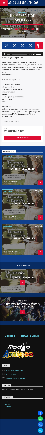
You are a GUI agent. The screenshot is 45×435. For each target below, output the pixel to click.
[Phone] (40, 424)
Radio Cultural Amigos (23, 2)
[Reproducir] (5, 54)
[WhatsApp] (40, 418)
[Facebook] (40, 413)
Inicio (6, 401)
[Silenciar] (34, 54)
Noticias (7, 404)
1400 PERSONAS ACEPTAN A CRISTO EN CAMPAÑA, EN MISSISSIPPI (23, 306)
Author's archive (23, 138)
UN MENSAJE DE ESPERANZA (23, 169)
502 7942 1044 (11, 374)
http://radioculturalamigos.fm (16, 370)
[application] (22, 54)
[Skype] (40, 430)
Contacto (8, 407)
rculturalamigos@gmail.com (15, 378)
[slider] (39, 54)
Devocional (22, 13)
